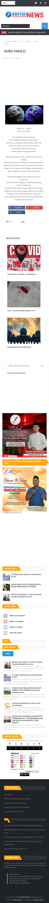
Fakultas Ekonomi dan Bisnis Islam (15, 803)
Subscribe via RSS (5, 633)
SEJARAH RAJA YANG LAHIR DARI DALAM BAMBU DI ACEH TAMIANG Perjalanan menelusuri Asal (26, 690)
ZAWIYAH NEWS (24, 897)
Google (36, 207)
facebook (40, 3)
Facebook (18, 207)
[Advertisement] (23, 78)
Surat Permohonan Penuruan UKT (15, 849)
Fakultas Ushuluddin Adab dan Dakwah (17, 799)
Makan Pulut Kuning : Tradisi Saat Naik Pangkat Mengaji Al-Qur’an (26, 596)
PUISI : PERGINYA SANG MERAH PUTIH (21, 311)
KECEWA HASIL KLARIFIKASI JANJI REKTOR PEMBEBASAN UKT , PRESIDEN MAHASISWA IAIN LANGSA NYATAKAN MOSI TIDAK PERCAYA (27, 719)
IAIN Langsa (8, 794)
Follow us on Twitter (5, 627)
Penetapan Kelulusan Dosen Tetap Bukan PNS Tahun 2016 (23, 837)
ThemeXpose (17, 900)
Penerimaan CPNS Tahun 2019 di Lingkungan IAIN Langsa (23, 825)
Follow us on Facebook (5, 616)
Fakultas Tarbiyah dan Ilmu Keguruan (16, 807)
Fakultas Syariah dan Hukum (13, 812)
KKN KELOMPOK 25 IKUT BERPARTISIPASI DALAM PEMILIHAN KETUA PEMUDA (26, 586)
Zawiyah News (39, 900)
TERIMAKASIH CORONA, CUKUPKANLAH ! (22, 274)
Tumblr (18, 212)
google (45, 3)
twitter (36, 3)
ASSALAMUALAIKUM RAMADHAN (19, 347)
